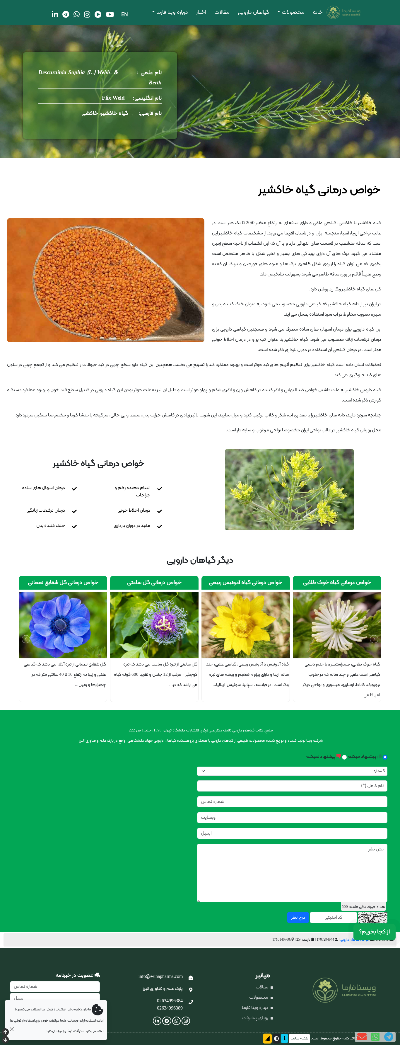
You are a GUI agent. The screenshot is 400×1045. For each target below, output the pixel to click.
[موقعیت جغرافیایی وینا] (190, 990)
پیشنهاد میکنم (362, 756)
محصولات (293, 12)
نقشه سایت (299, 1038)
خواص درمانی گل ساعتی (231, 582)
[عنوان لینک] (289, 489)
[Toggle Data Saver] (267, 1039)
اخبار (201, 12)
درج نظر (298, 917)
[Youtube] (110, 14)
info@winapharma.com (161, 976)
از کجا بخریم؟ (374, 931)
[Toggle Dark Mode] (276, 1039)
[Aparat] (98, 14)
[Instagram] (87, 14)
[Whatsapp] (76, 14)
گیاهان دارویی (253, 12)
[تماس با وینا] (191, 1002)
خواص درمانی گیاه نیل (48, 582)
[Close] (11, 1029)
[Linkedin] (55, 14)
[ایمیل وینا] (191, 978)
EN (124, 15)
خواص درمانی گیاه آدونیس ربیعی (322, 582)
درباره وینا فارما (172, 12)
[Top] (5, 1032)
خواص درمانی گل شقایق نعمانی (140, 582)
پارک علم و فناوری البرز (163, 988)
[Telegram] (66, 14)
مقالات (222, 12)
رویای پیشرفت (255, 1018)
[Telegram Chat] (389, 1037)
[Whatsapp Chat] (375, 1037)
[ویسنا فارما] (331, 12)
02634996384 (170, 1001)
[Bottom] (5, 1040)
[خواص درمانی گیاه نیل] (48, 625)
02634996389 (170, 1008)
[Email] (362, 1037)
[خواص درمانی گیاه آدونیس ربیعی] (322, 625)
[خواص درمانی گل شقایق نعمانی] (139, 625)
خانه (318, 12)
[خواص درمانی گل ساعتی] (231, 625)
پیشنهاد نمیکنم (320, 756)
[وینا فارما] (350, 990)
